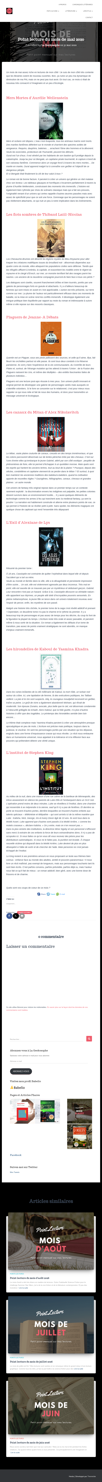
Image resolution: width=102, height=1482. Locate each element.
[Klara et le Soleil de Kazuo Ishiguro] (22, 1111)
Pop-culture (52, 11)
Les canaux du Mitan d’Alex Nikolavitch (42, 412)
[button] (58, 11)
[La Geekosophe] (9, 11)
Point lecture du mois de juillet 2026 (31, 1361)
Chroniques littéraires (83, 4)
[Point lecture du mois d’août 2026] (51, 1241)
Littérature (70, 11)
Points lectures (24, 912)
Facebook (16, 1155)
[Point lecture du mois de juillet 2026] (51, 1325)
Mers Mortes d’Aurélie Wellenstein (37, 97)
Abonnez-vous (21, 1071)
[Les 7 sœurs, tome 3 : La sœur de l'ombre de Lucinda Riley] (79, 1136)
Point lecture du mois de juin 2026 (30, 1442)
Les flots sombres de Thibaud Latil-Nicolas (44, 214)
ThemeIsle (91, 1476)
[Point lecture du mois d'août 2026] (79, 1111)
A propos (62, 4)
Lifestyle (87, 11)
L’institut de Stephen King (29, 752)
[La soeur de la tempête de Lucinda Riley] (47, 1111)
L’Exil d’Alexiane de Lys (28, 522)
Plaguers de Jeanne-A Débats (32, 317)
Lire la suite (23, 1288)
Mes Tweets (14, 1172)
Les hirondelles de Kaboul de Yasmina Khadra (47, 649)
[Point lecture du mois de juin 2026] (51, 1406)
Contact (89, 17)
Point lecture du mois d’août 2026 (29, 1278)
